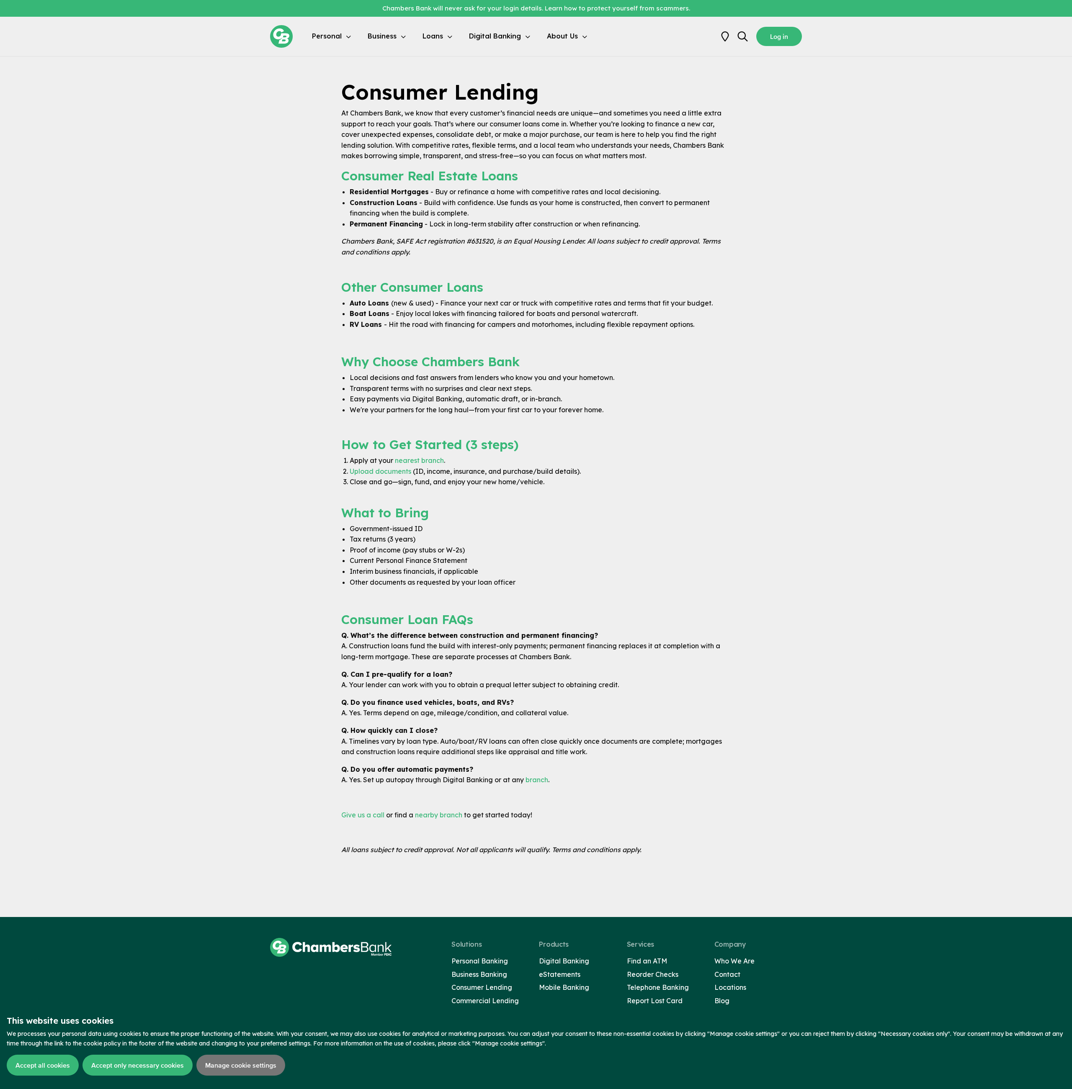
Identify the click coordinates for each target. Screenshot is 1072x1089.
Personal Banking (479, 961)
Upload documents (381, 471)
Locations (730, 987)
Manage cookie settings (240, 1065)
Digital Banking (564, 961)
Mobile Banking (564, 987)
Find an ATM (647, 961)
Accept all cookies (42, 1065)
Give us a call (363, 815)
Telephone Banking (658, 987)
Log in (779, 36)
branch (537, 780)
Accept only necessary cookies (137, 1065)
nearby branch (438, 815)
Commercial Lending (485, 1001)
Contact (727, 974)
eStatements (559, 974)
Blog (721, 1001)
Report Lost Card (655, 1001)
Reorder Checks (652, 974)
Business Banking (479, 974)
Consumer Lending (481, 987)
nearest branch (419, 460)
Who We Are (734, 961)
